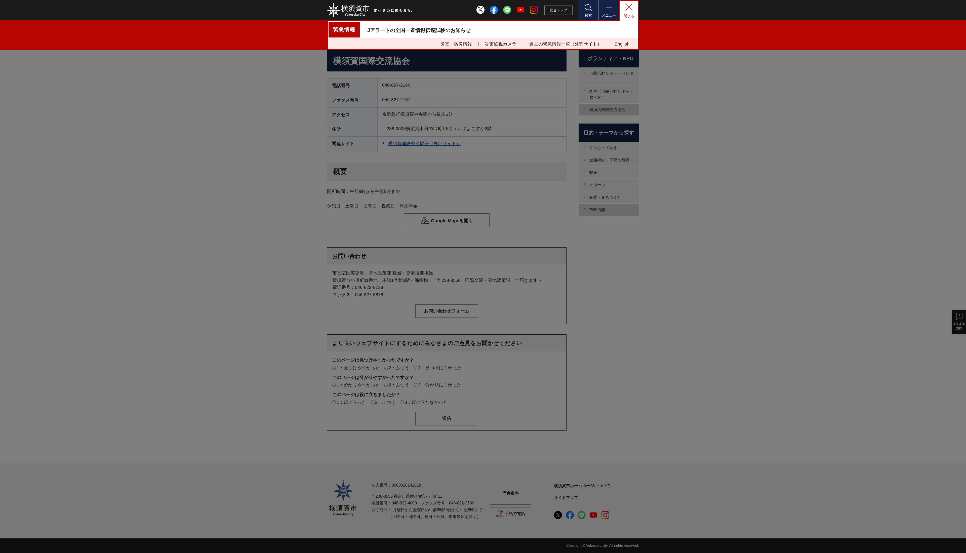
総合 (558, 10)
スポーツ (597, 185)
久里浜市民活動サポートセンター (611, 94)
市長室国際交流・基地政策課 (361, 272)
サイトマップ (566, 497)
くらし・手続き (603, 147)
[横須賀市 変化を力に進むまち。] (370, 10)
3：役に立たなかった (426, 402)
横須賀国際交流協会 (607, 109)
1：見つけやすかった (358, 367)
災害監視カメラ (500, 44)
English (622, 44)
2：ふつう (399, 367)
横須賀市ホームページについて (582, 486)
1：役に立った (351, 402)
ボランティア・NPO (611, 58)
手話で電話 (515, 513)
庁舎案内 (511, 493)
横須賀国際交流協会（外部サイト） (424, 143)
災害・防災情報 (456, 44)
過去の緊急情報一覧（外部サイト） (565, 44)
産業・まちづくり (605, 197)
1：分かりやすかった (358, 384)
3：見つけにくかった (439, 367)
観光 (593, 172)
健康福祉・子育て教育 (609, 160)
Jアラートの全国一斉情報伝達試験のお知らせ (419, 30)
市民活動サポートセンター (611, 76)
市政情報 (597, 210)
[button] (588, 10)
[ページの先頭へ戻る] (632, 463)
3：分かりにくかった (439, 384)
